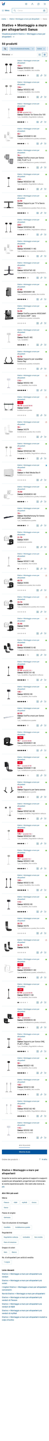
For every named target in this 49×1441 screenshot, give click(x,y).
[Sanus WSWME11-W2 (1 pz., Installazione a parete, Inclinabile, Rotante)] (24, 249)
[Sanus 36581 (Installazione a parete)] (24, 540)
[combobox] (5, 49)
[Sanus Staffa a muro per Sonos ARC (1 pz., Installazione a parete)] (24, 717)
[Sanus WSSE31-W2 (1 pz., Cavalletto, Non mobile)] (24, 859)
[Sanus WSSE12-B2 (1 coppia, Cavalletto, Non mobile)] (24, 883)
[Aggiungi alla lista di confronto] (37, 75)
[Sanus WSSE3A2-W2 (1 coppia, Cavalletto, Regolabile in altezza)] (24, 451)
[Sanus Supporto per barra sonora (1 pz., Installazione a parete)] (24, 790)
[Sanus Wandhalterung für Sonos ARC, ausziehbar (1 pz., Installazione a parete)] (24, 517)
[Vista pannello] (39, 55)
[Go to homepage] (3, 4)
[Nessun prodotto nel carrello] (45, 4)
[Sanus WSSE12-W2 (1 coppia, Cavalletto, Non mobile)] (24, 1087)
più (3, 1187)
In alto (44, 1159)
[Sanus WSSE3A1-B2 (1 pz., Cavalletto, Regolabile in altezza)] (24, 182)
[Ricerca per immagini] (44, 10)
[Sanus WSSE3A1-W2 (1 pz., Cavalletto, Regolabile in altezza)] (24, 834)
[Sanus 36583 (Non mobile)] (24, 626)
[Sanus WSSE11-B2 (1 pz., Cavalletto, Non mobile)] (24, 993)
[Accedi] (32, 4)
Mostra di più (24, 1152)
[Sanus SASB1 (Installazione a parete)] (24, 406)
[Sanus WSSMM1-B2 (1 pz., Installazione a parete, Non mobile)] (24, 292)
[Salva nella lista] (41, 75)
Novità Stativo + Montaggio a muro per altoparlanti (23, 1294)
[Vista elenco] (44, 55)
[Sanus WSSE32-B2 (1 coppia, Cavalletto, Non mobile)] (24, 68)
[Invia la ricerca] (15, 10)
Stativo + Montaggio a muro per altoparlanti (24, 19)
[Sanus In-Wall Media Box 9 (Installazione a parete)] (24, 473)
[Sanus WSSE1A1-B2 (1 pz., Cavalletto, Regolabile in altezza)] (24, 671)
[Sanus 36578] (24, 946)
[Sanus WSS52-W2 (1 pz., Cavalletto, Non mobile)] (24, 383)
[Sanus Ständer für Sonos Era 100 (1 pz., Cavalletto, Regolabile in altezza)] (24, 113)
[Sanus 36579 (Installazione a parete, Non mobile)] (24, 430)
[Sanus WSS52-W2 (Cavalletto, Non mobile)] (24, 1130)
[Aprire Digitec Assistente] (38, 4)
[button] (46, 60)
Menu (7, 10)
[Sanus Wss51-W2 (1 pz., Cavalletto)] (24, 338)
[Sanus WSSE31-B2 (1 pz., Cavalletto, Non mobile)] (24, 1066)
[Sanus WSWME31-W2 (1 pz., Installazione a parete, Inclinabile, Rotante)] (24, 968)
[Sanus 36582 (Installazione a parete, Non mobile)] (24, 583)
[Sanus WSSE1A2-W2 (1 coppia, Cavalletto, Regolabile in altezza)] (24, 1109)
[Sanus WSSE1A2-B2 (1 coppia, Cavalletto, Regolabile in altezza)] (24, 811)
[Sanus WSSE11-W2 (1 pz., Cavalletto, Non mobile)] (24, 561)
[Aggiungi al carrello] (45, 75)
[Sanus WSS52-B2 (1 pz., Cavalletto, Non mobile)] (24, 694)
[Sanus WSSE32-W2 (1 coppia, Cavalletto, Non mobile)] (24, 90)
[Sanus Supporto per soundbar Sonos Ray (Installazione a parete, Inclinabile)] (24, 360)
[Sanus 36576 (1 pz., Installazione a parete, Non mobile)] (24, 926)
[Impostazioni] (26, 4)
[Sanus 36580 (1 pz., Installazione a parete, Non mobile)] (24, 605)
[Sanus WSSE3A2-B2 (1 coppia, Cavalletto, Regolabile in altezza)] (24, 227)
